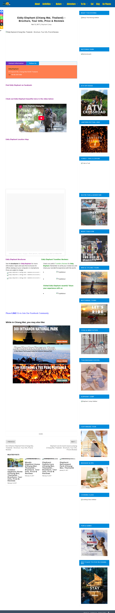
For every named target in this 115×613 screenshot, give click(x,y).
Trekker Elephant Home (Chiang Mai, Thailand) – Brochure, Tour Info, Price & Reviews (15, 475)
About (37, 4)
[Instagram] (1, 14)
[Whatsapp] (1, 17)
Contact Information (16, 63)
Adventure (71, 4)
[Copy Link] (1, 27)
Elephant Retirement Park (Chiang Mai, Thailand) (67, 465)
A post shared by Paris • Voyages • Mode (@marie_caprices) (26, 253)
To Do (83, 4)
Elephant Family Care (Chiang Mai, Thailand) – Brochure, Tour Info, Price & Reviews (49, 467)
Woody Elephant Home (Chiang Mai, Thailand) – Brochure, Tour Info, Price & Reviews (32, 467)
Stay (98, 4)
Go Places (107, 4)
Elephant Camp (46, 24)
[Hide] (0, 30)
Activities (46, 4)
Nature (59, 4)
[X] (1, 24)
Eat (92, 4)
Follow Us (32, 63)
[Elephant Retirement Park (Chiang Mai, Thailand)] (67, 459)
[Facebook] (1, 11)
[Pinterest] (1, 21)
